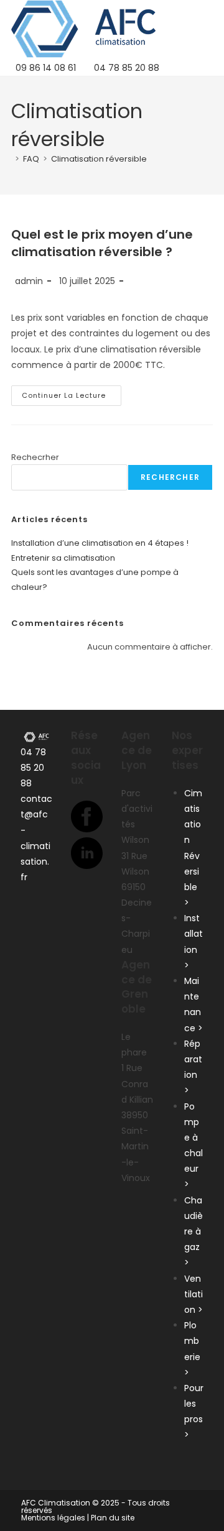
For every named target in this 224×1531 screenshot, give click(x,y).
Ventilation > (193, 1294)
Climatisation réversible (99, 159)
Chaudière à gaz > (193, 1231)
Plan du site (112, 1517)
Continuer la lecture (71, 398)
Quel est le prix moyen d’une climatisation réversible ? (102, 243)
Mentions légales (53, 1517)
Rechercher (170, 477)
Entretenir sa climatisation (63, 558)
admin (29, 281)
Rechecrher (35, 457)
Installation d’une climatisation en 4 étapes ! (100, 543)
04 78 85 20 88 (33, 767)
